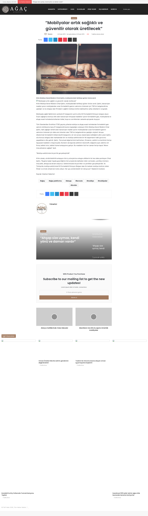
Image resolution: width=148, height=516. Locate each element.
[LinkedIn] (55, 40)
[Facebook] (46, 40)
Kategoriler (62, 9)
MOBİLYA (114, 9)
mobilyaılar (103, 181)
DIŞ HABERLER (103, 9)
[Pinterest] (60, 40)
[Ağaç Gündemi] (14, 9)
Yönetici (50, 34)
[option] (74, 239)
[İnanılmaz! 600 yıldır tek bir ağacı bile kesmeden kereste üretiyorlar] (130, 415)
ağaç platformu (56, 181)
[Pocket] (65, 40)
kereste (80, 181)
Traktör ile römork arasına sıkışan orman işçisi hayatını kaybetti (91, 362)
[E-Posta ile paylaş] (70, 40)
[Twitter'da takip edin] (53, 34)
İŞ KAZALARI (81, 9)
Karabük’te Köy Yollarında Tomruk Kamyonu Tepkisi (18, 494)
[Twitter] (51, 40)
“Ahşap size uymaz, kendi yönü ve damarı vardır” (48, 2)
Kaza (72, 9)
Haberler (74, 18)
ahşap (69, 181)
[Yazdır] (75, 40)
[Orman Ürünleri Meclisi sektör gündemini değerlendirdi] (56, 349)
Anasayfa (51, 9)
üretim (74, 185)
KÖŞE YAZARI (92, 9)
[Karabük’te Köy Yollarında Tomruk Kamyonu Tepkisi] (19, 415)
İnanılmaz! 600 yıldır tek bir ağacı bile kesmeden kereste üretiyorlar (126, 494)
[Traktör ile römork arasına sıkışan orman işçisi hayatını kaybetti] (93, 349)
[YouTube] (55, 207)
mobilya (91, 181)
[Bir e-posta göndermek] (54, 34)
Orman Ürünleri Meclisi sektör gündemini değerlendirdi (53, 362)
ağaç (43, 181)
